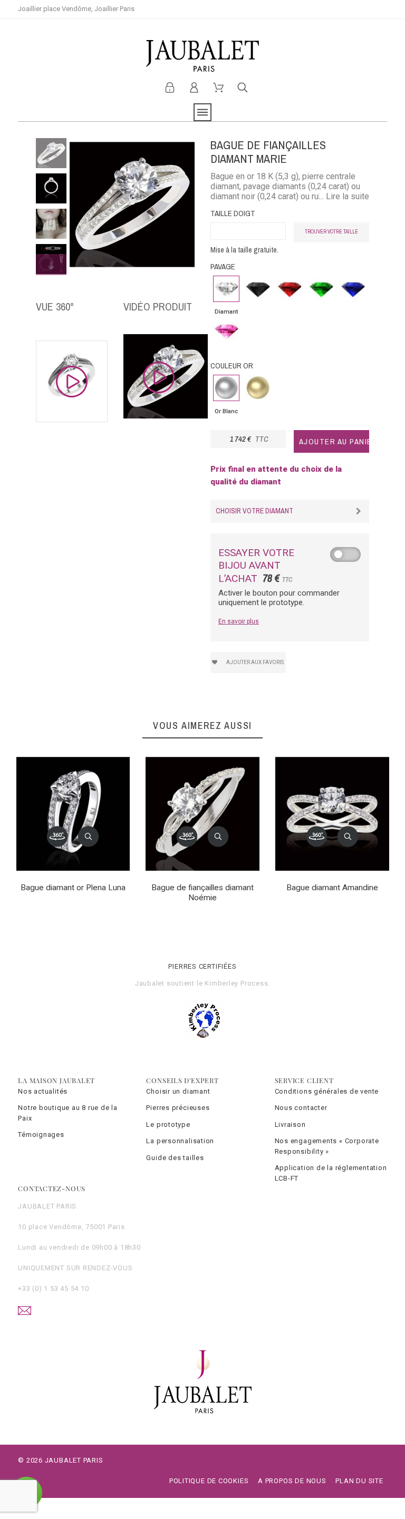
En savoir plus (238, 621)
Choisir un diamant (178, 1091)
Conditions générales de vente (327, 1091)
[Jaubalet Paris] (202, 56)
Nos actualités (43, 1091)
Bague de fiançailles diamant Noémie (202, 892)
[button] (88, 837)
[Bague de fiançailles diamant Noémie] (187, 837)
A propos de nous (292, 1481)
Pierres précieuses (177, 1108)
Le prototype (168, 1124)
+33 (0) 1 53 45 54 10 (53, 1288)
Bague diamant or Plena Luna (73, 887)
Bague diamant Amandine (332, 887)
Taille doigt (232, 213)
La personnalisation (180, 1141)
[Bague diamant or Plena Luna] (57, 837)
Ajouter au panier (334, 441)
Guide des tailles (175, 1158)
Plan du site (359, 1481)
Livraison (290, 1124)
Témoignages (41, 1134)
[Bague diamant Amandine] (316, 837)
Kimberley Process (236, 983)
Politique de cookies (209, 1481)
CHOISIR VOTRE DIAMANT (254, 510)
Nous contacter (301, 1108)
